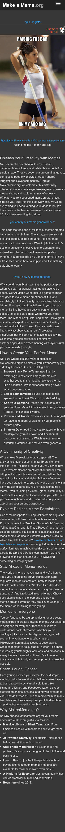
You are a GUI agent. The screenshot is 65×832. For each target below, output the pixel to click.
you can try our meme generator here (32, 222)
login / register (32, 22)
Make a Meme (23, 4)
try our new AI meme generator (32, 277)
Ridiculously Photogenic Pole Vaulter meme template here (32, 140)
